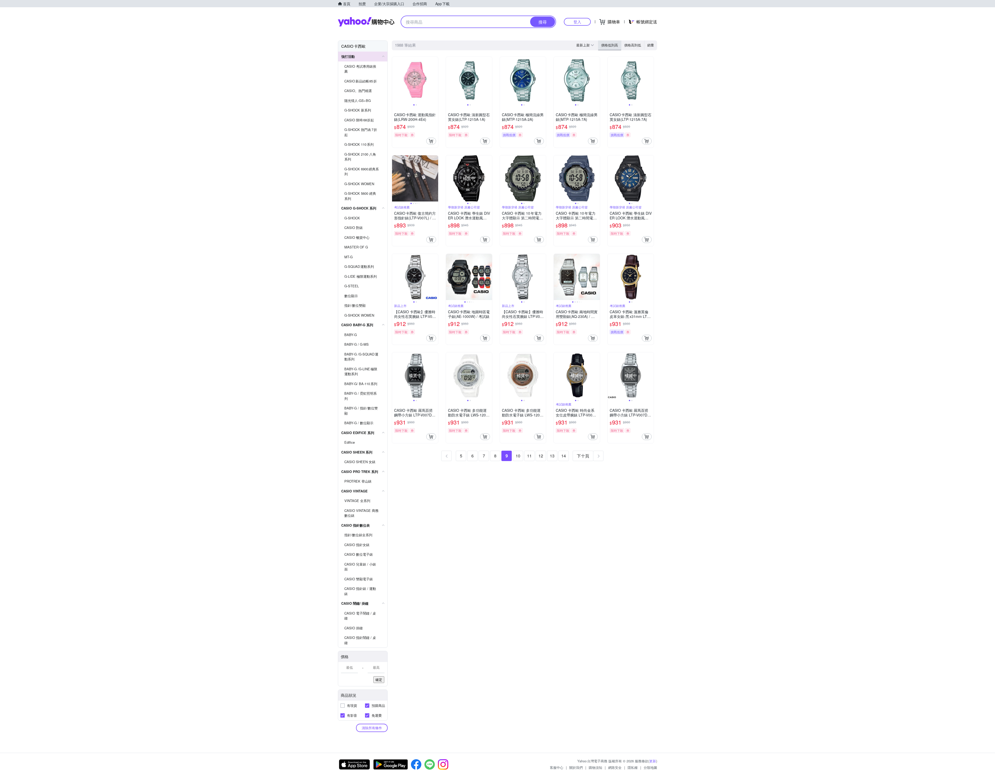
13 (552, 456)
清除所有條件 (372, 727)
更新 (652, 760)
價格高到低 (632, 45)
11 (529, 456)
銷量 (650, 45)
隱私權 (633, 767)
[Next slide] (434, 79)
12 (540, 456)
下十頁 (583, 456)
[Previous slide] (395, 79)
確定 (378, 679)
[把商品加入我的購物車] (431, 141)
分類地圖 (650, 767)
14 (563, 456)
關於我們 (576, 767)
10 (518, 456)
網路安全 (615, 767)
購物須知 (595, 767)
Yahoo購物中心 (366, 22)
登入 (577, 21)
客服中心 (556, 767)
